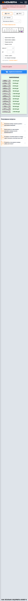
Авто (8, 13)
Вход (21, 2)
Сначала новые (13, 60)
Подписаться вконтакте (15, 72)
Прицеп (8, 17)
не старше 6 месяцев (10, 58)
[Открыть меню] (25, 2)
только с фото (8, 55)
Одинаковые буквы (10, 37)
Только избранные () (9, 24)
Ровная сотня (8, 44)
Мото (20, 13)
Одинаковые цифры (10, 40)
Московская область (8, 21)
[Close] (25, 6)
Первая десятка (9, 42)
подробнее (4, 8)
